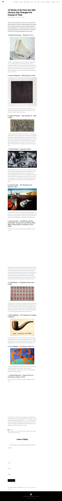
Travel (12, 429)
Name (9, 462)
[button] (59, 2)
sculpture (26, 420)
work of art (18, 432)
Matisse (34, 431)
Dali (18, 431)
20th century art (11, 431)
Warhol (14, 432)
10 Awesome (37, 496)
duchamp (21, 431)
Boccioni (16, 431)
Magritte (27, 431)
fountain (24, 431)
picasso (9, 432)
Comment (10, 447)
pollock (12, 432)
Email (9, 468)
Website (9, 474)
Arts (9, 429)
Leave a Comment (21, 17)
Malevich (31, 431)
